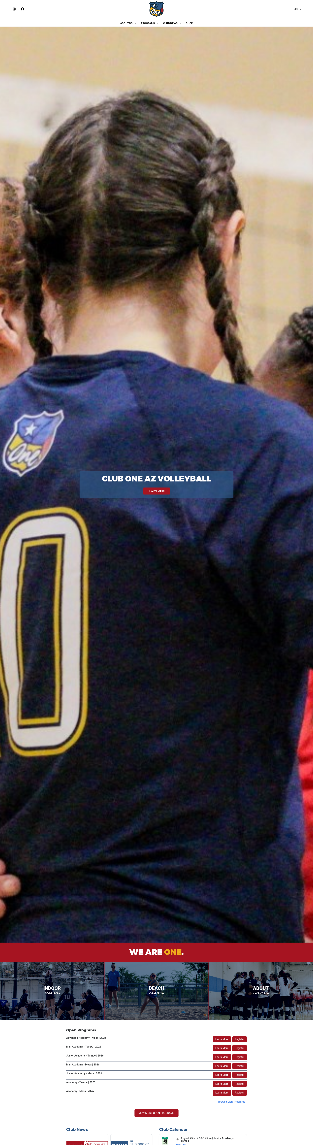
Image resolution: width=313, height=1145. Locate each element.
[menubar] (156, 23)
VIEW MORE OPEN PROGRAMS (156, 1113)
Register (239, 1039)
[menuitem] (128, 23)
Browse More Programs (231, 1101)
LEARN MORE (156, 491)
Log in (297, 9)
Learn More (221, 1039)
